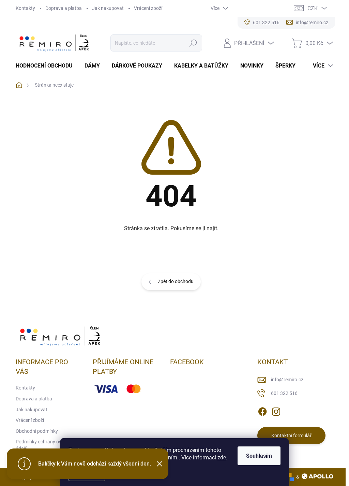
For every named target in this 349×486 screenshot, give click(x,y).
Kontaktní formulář (291, 435)
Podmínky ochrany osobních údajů (46, 445)
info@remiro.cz (287, 379)
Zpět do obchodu (176, 281)
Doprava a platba (63, 8)
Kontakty (25, 8)
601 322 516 (284, 393)
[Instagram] (276, 411)
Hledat (193, 43)
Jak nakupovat (108, 8)
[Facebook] (262, 411)
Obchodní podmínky (37, 431)
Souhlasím (259, 456)
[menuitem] (47, 66)
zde (221, 457)
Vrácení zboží (148, 8)
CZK (312, 8)
